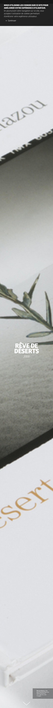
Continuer (12, 21)
